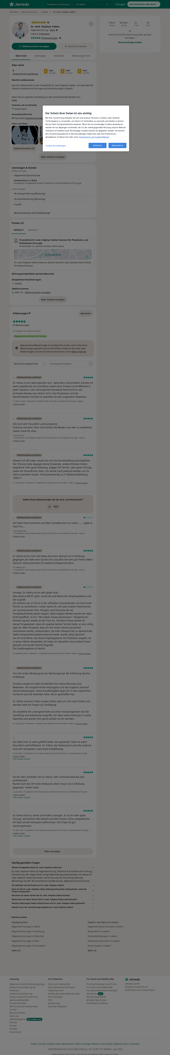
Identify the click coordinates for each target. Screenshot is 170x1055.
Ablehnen (97, 145)
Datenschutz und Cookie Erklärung (94, 137)
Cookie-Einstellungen (55, 146)
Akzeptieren (117, 145)
